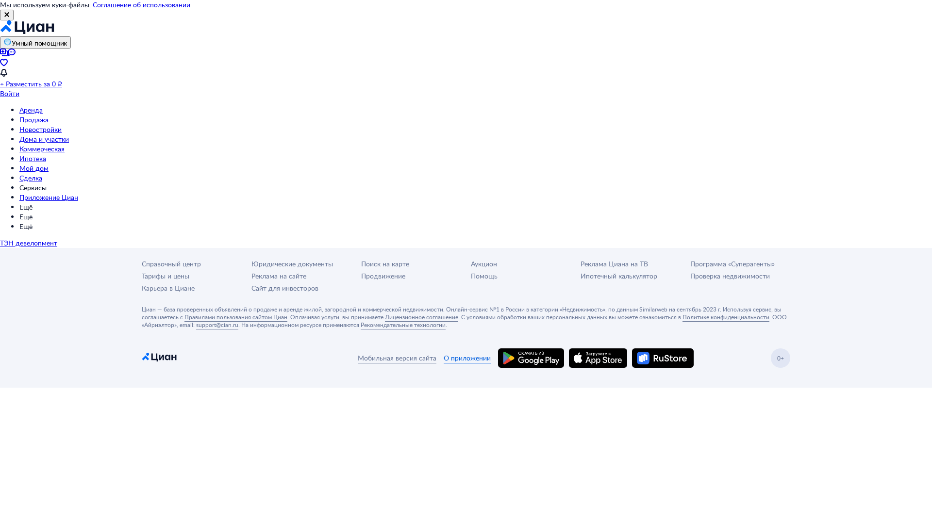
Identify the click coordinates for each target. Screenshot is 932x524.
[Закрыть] (7, 15)
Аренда (31, 110)
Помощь (484, 275)
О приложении (467, 357)
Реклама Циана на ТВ (614, 263)
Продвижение (383, 275)
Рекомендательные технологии (403, 324)
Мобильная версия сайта (397, 357)
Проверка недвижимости (730, 275)
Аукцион (484, 263)
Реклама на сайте (278, 275)
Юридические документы (292, 263)
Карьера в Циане (168, 288)
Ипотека (32, 158)
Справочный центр (171, 263)
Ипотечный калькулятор (619, 275)
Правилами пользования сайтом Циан (235, 317)
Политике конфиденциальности (725, 317)
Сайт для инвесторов (284, 288)
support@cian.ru (217, 324)
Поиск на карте (385, 263)
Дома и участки (44, 139)
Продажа (34, 119)
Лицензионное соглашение (421, 317)
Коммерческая (42, 148)
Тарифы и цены (165, 275)
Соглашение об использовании (141, 4)
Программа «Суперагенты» (732, 263)
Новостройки (40, 129)
